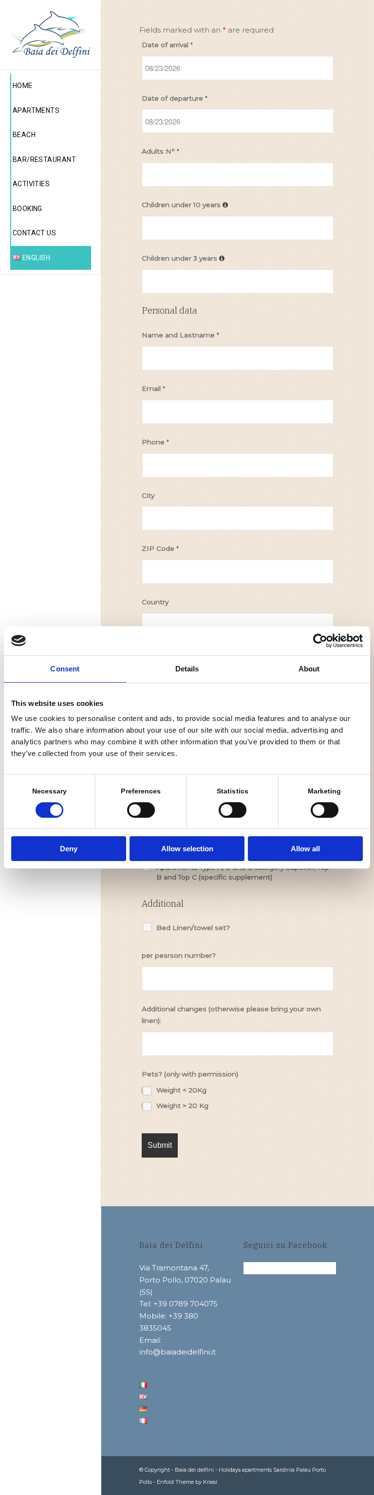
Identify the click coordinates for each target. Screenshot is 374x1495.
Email (153, 388)
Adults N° (160, 151)
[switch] (141, 810)
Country (155, 602)
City (148, 495)
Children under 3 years (180, 258)
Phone (155, 442)
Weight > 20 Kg (182, 1105)
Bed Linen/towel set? (193, 928)
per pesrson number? (179, 955)
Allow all (305, 848)
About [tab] (309, 669)
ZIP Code (160, 548)
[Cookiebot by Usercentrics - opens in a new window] (320, 640)
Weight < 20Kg (181, 1090)
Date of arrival (167, 45)
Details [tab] (187, 669)
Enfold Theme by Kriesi (187, 1481)
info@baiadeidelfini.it (177, 1351)
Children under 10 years (182, 205)
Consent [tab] (64, 669)
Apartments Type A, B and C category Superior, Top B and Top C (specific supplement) (242, 872)
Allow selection (187, 848)
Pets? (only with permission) (190, 1074)
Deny (68, 848)
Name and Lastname (180, 335)
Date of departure (174, 98)
